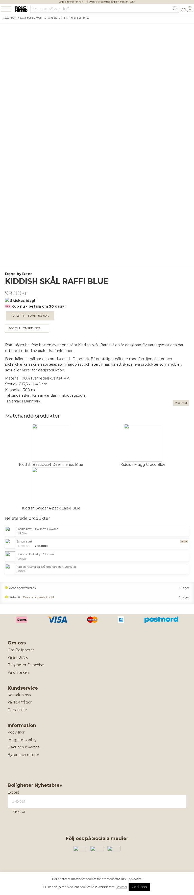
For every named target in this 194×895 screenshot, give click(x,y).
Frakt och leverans (23, 747)
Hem (6, 18)
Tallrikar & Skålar (47, 18)
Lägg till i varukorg (30, 316)
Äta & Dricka (27, 18)
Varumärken (18, 672)
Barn (14, 18)
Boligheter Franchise (26, 665)
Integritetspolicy (22, 740)
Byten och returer (23, 754)
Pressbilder (17, 710)
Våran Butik (18, 657)
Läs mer (121, 887)
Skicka (19, 812)
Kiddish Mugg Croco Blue (142, 464)
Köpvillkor (16, 732)
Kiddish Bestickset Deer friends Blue (51, 464)
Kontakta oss (19, 695)
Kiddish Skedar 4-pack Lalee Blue (51, 508)
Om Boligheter (21, 650)
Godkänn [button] (139, 887)
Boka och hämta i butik (39, 597)
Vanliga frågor (20, 702)
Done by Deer (18, 274)
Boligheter (21, 9)
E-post (13, 792)
